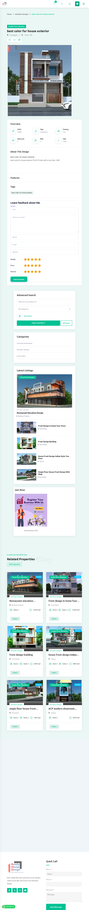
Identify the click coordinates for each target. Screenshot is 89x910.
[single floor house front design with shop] (26, 475)
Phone (48, 879)
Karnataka (42, 477)
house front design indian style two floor (53, 457)
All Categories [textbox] (24, 309)
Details (15, 619)
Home (9, 14)
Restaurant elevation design (30, 413)
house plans (21, 356)
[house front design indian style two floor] (26, 459)
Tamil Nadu (43, 429)
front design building (47, 442)
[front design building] (26, 443)
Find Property (38, 323)
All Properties (14, 564)
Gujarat (53, 713)
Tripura (41, 461)
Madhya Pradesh (24, 416)
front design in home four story (52, 426)
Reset (67, 323)
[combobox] (44, 309)
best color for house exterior (22, 193)
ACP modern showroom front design (62, 708)
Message (49, 890)
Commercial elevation (24, 343)
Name (48, 869)
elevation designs (22, 14)
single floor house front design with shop (54, 473)
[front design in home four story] (26, 427)
